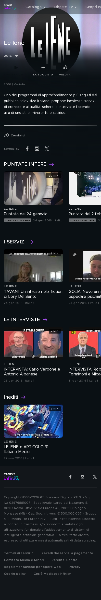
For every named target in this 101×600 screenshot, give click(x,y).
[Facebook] (70, 477)
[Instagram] (82, 477)
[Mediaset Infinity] (10, 7)
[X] (95, 477)
